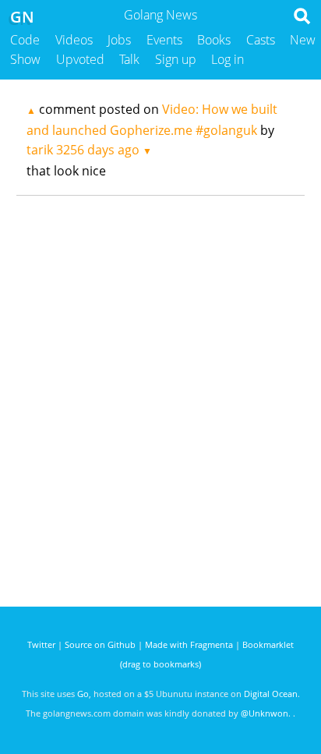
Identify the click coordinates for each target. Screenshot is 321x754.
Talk (129, 59)
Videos (74, 39)
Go (83, 693)
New (303, 39)
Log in (227, 59)
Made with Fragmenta (189, 644)
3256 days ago (97, 149)
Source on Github (100, 644)
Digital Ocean (271, 693)
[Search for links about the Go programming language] (305, 20)
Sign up (175, 59)
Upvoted (80, 59)
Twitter (41, 644)
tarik (39, 149)
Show (25, 59)
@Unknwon (264, 713)
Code (25, 39)
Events (164, 39)
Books (214, 39)
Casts (260, 39)
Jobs (119, 39)
